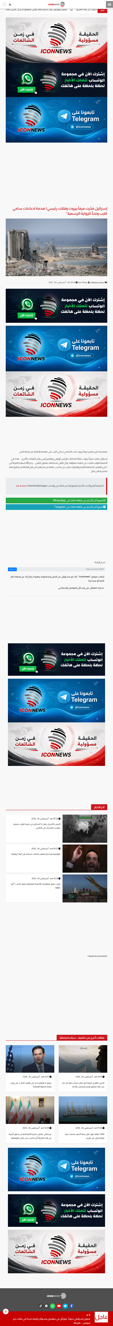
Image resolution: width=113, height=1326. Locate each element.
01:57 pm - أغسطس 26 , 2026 (36, 1076)
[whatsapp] (52, 1306)
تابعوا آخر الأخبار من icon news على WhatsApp (78, 500)
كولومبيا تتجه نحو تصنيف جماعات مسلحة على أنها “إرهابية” (35, 854)
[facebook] (71, 1306)
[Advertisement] (56, 535)
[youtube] (59, 1306)
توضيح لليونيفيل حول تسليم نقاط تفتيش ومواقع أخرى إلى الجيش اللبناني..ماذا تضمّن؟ (71, 9)
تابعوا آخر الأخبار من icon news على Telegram (78, 506)
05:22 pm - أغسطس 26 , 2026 (45, 848)
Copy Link (12, 569)
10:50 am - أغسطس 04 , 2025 (62, 282)
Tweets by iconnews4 (97, 956)
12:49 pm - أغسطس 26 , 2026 (36, 1128)
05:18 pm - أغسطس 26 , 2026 (45, 878)
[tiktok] (40, 1306)
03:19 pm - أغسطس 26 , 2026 (89, 1076)
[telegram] (46, 1306)
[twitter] (65, 1306)
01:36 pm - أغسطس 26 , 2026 (89, 1128)
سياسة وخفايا (98, 282)
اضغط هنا (21, 485)
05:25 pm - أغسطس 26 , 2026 (45, 818)
